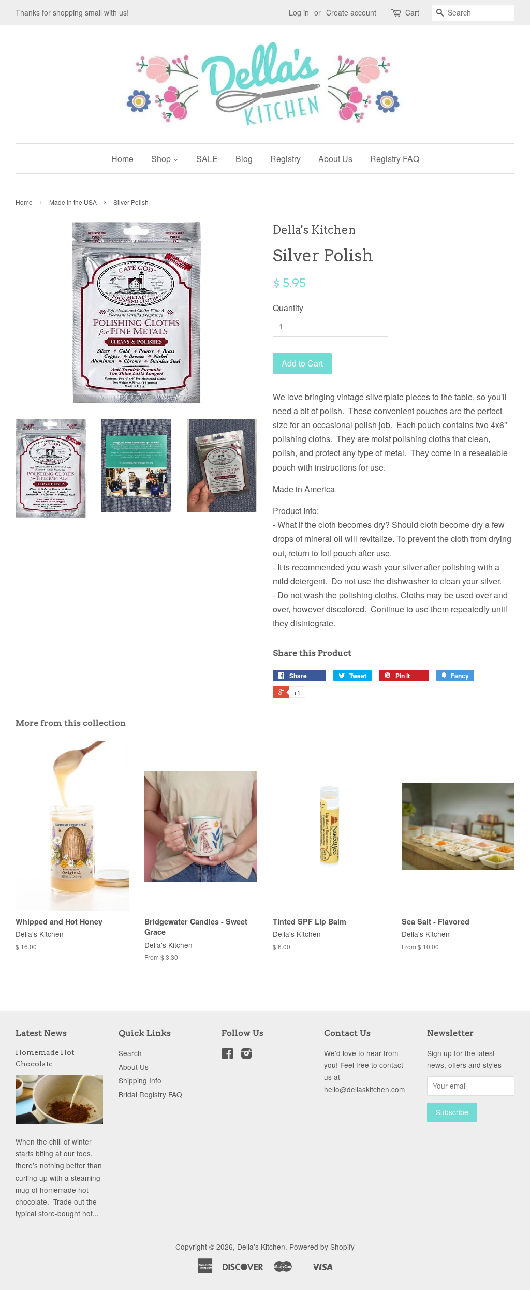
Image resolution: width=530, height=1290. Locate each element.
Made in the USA (73, 202)
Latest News (41, 1033)
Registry (285, 159)
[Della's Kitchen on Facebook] (227, 1055)
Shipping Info (140, 1080)
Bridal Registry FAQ (150, 1094)
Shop (162, 159)
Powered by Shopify (322, 1246)
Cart (412, 12)
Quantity (288, 308)
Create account (351, 12)
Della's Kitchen (261, 1246)
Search (130, 1053)
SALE (207, 159)
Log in (299, 12)
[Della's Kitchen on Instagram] (246, 1055)
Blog (244, 159)
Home (122, 159)
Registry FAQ (394, 159)
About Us (335, 159)
